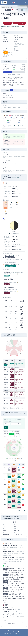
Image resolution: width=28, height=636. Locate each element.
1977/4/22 (15, 272)
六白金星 (17, 433)
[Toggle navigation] (25, 2)
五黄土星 (11, 433)
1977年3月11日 (7, 23)
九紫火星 (17, 436)
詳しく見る (21, 510)
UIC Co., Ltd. (12, 633)
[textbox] (13, 10)
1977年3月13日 (21, 23)
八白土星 (11, 436)
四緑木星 (6, 433)
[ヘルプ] (22, 10)
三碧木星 (17, 431)
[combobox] (13, 10)
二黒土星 (11, 431)
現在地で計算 (16, 177)
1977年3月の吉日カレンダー (19, 126)
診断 (6, 427)
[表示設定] (18, 10)
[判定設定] (21, 413)
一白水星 (6, 431)
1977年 (3, 7)
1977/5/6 (8, 281)
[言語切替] (13, 2)
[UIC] (4, 2)
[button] (19, 2)
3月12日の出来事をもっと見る (14, 623)
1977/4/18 (12, 264)
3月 (8, 7)
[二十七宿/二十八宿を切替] (9, 160)
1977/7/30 (8, 289)
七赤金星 (6, 436)
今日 (14, 23)
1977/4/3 (12, 255)
